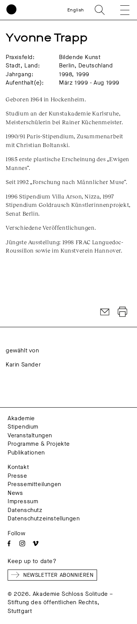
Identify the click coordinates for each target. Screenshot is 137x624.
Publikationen (26, 452)
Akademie (21, 418)
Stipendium (23, 426)
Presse (17, 476)
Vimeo (35, 543)
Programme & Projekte (39, 444)
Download (122, 312)
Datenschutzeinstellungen (44, 518)
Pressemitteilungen (34, 484)
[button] (119, 10)
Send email (105, 312)
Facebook (9, 543)
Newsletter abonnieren (58, 575)
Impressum (23, 501)
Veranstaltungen (30, 435)
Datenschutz (25, 510)
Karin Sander (23, 364)
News (15, 493)
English (75, 10)
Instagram (22, 543)
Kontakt (18, 467)
